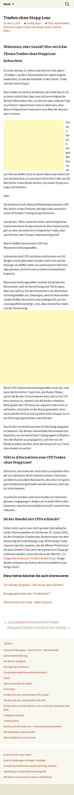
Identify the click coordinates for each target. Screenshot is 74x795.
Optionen (9, 27)
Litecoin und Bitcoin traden (18, 683)
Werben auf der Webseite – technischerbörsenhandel (32, 726)
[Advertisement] (34, 145)
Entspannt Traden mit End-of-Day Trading (38, 627)
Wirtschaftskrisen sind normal (19, 737)
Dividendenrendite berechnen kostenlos (25, 672)
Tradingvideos (11, 720)
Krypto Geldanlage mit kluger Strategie (25, 760)
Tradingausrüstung (14, 715)
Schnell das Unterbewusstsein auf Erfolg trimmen (30, 765)
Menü (7, 4)
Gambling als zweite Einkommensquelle (25, 771)
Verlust (48, 27)
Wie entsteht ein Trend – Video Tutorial (28, 602)
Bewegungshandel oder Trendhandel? (27, 593)
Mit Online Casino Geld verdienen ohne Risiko (28, 777)
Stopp (18, 27)
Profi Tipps (9, 689)
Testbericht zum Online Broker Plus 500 (25, 700)
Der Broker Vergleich (15, 661)
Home (7, 678)
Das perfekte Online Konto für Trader (31, 622)
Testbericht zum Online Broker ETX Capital (26, 694)
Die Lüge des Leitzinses (16, 666)
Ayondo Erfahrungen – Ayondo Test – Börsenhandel (31, 650)
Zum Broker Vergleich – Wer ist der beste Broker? (34, 585)
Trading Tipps (34, 23)
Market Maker (62, 23)
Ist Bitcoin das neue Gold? (17, 754)
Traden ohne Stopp (33, 27)
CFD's (50, 23)
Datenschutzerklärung (15, 655)
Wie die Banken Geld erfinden (19, 732)
